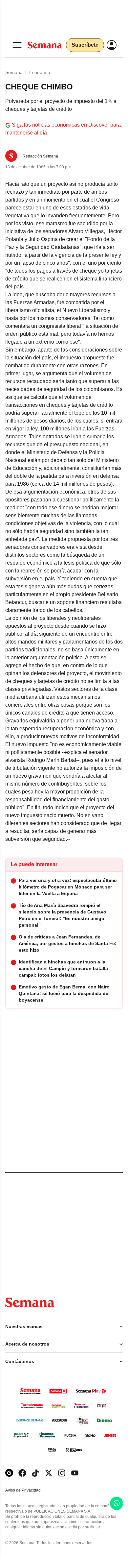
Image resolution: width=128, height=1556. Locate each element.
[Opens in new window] (22, 1473)
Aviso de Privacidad (29, 1490)
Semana (14, 72)
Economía (39, 72)
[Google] (9, 1473)
